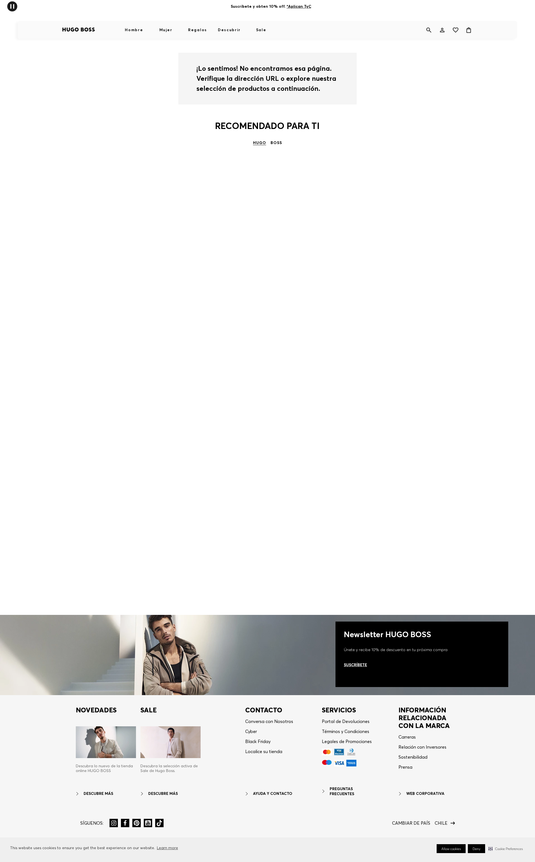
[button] (505, 848)
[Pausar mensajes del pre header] (12, 6)
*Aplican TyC (298, 6)
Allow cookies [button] (451, 849)
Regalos (197, 29)
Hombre (134, 29)
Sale (261, 29)
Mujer (165, 29)
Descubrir (229, 29)
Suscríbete (355, 665)
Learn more (167, 847)
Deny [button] (476, 849)
